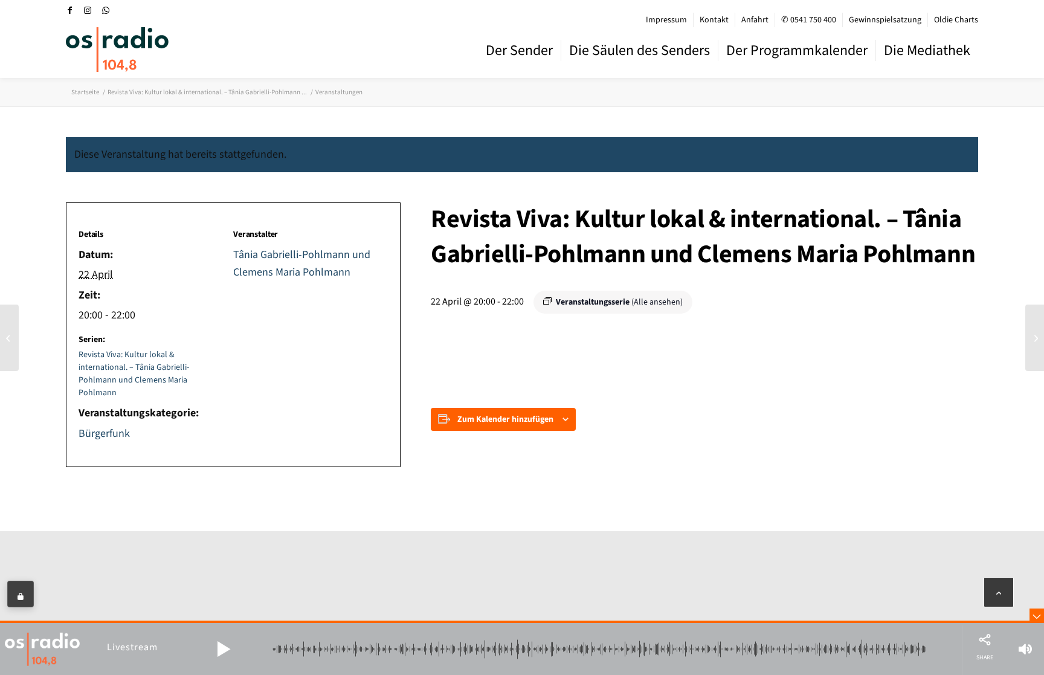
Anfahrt (754, 20)
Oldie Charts (956, 20)
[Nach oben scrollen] (999, 592)
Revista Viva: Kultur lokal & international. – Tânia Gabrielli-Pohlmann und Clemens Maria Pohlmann (134, 374)
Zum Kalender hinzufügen (505, 419)
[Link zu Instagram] (88, 10)
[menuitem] (667, 20)
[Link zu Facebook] (69, 10)
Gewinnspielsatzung (885, 20)
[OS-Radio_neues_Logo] (117, 49)
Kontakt (714, 20)
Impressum (666, 20)
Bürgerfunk (104, 433)
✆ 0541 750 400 (808, 20)
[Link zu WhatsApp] (106, 10)
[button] (223, 649)
